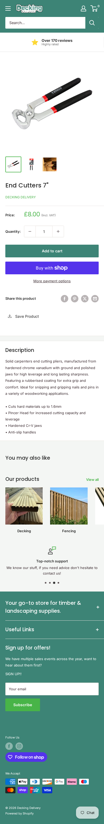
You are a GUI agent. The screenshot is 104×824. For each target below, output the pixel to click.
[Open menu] (8, 8)
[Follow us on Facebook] (9, 746)
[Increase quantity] (58, 231)
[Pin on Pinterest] (74, 298)
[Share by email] (95, 298)
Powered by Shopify (19, 813)
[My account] (83, 8)
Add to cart (52, 251)
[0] (94, 8)
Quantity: (13, 231)
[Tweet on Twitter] (85, 298)
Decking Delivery (20, 197)
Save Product (26, 316)
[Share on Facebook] (64, 298)
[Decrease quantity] (29, 231)
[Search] (92, 23)
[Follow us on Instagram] (19, 746)
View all (92, 479)
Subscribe (22, 704)
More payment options (52, 281)
